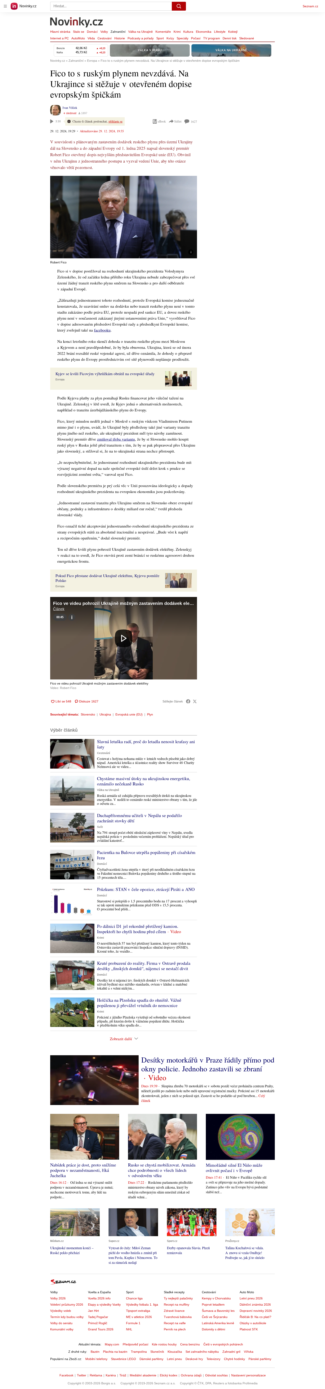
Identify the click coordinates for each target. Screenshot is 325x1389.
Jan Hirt (93, 1310)
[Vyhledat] (179, 6)
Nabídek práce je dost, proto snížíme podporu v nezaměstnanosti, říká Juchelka (83, 1170)
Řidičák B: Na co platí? (255, 1317)
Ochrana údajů (191, 1375)
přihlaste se (115, 121)
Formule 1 (133, 1323)
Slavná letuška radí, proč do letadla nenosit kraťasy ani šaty (146, 744)
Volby (104, 31)
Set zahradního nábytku (202, 1351)
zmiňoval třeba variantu (116, 439)
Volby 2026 (58, 1298)
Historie (119, 38)
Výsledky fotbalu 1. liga (142, 1304)
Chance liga (134, 1298)
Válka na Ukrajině (140, 31)
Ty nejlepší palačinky (178, 1298)
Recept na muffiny (176, 1304)
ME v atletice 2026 (139, 1317)
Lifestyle (220, 31)
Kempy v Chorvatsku (216, 1298)
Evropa (60, 379)
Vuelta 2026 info (99, 1298)
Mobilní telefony (96, 1359)
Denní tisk (230, 38)
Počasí (196, 38)
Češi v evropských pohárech (223, 1344)
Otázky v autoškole (253, 1323)
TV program (211, 38)
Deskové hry (194, 1359)
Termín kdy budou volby (67, 1317)
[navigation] (5, 6)
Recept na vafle (175, 1323)
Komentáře (163, 31)
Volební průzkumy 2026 (66, 1304)
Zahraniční (118, 31)
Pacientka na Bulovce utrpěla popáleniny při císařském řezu (146, 855)
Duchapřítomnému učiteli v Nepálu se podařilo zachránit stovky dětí (139, 818)
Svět (100, 827)
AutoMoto (78, 38)
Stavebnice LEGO (123, 1359)
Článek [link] (58, 609)
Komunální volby (61, 1329)
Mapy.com (112, 1344)
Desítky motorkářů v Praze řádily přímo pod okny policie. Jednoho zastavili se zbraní (207, 1064)
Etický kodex (168, 1375)
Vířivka (248, 1351)
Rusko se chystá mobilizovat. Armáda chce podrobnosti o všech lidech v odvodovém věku (161, 1170)
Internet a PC (59, 38)
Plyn (150, 714)
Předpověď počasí (135, 1344)
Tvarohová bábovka (178, 1317)
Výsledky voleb (60, 1310)
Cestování (105, 38)
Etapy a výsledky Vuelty (104, 1304)
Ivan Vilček (70, 108)
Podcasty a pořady (141, 38)
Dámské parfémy (151, 1359)
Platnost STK (249, 1329)
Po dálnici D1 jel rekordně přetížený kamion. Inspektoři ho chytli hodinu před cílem (137, 928)
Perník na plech (175, 1329)
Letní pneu (174, 1359)
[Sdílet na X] (195, 701)
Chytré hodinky (234, 1359)
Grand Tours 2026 (100, 1329)
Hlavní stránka (60, 31)
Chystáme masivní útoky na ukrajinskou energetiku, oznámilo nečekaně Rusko (143, 781)
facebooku (102, 330)
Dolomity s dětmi (213, 1329)
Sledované (246, 38)
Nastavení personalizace (248, 1375)
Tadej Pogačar (98, 1317)
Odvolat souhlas (216, 1375)
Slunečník (157, 1351)
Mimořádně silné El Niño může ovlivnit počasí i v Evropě (234, 1167)
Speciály (182, 38)
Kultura (188, 31)
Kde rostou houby (164, 1344)
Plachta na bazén (115, 1351)
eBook (162, 121)
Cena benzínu (190, 1344)
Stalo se (78, 31)
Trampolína (139, 1351)
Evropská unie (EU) (129, 714)
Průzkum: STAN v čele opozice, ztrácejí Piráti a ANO (146, 889)
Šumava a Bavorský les (218, 1310)
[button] (123, 217)
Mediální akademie (143, 1375)
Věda (91, 38)
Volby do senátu (61, 1323)
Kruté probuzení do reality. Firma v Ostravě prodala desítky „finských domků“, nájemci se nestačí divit (143, 965)
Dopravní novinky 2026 (256, 1310)
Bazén (95, 1351)
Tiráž (122, 1375)
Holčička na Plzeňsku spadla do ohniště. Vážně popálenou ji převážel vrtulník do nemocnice (139, 1002)
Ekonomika (203, 31)
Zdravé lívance (174, 1310)
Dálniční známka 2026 (255, 1304)
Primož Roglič (97, 1323)
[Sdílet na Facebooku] (188, 701)
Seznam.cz (310, 6)
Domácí (92, 31)
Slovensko (88, 714)
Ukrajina (105, 714)
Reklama (96, 1375)
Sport (160, 38)
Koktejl (232, 31)
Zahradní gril (231, 1351)
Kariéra (111, 1375)
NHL (129, 1329)
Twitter (81, 1375)
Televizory (213, 1359)
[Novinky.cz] (76, 23)
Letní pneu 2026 (251, 1298)
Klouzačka (175, 1351)
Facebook (66, 1375)
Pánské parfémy (260, 1359)
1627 (194, 121)
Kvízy (170, 38)
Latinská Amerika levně (218, 1323)
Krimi (177, 31)
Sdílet (178, 121)
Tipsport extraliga (138, 1310)
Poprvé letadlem (213, 1304)
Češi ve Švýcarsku (215, 1317)
